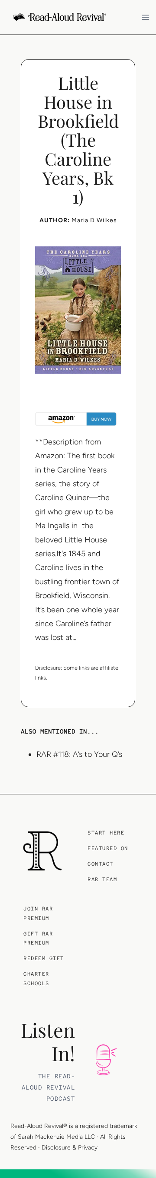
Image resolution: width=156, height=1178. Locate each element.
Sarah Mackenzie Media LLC (56, 1136)
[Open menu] (147, 17)
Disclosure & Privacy (70, 1147)
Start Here (106, 832)
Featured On (108, 848)
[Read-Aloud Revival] (42, 850)
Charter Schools (36, 978)
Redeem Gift (43, 958)
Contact (101, 863)
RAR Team (102, 879)
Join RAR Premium (38, 913)
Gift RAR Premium (38, 938)
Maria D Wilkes (94, 220)
